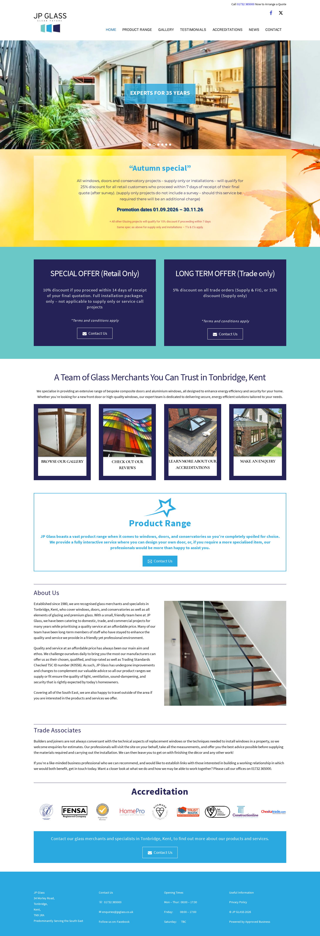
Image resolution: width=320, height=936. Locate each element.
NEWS (254, 30)
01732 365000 (245, 4)
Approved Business (257, 922)
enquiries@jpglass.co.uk (117, 912)
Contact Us (97, 333)
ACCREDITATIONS (227, 30)
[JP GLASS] (50, 30)
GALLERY (166, 30)
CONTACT (273, 30)
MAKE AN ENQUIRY (257, 461)
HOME (111, 30)
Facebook (123, 922)
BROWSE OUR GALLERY (62, 461)
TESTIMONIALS (193, 30)
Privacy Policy (238, 902)
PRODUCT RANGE (137, 30)
